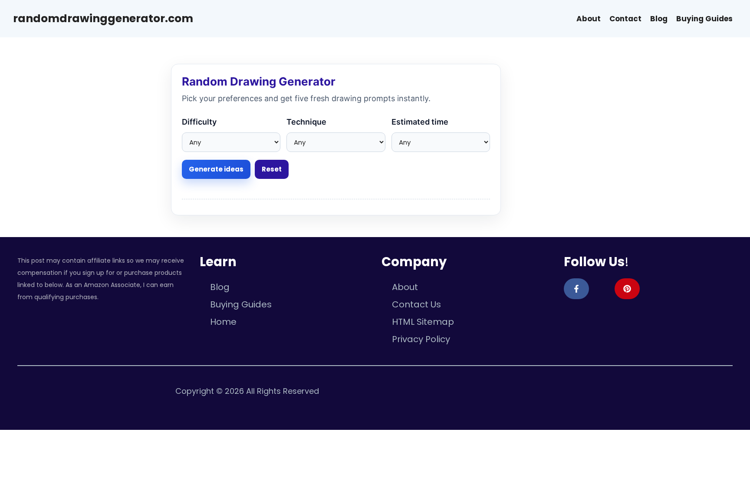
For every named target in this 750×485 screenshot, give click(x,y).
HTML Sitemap (423, 322)
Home (223, 322)
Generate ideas (216, 169)
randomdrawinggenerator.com (103, 18)
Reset (272, 169)
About (588, 18)
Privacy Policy (421, 339)
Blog (659, 18)
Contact (625, 18)
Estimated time (419, 121)
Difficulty (199, 121)
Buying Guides (704, 18)
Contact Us (416, 304)
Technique (306, 121)
